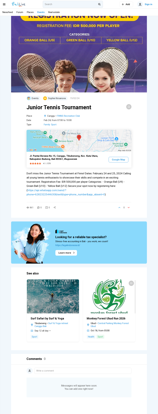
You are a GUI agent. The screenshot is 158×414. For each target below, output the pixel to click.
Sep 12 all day (41, 330)
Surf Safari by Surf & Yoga (47, 318)
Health (91, 336)
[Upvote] (119, 207)
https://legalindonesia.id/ (67, 245)
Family (47, 124)
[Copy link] (55, 207)
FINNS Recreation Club (68, 116)
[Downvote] (128, 207)
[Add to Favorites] (128, 106)
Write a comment (45, 370)
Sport (53, 124)
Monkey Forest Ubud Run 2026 (106, 318)
